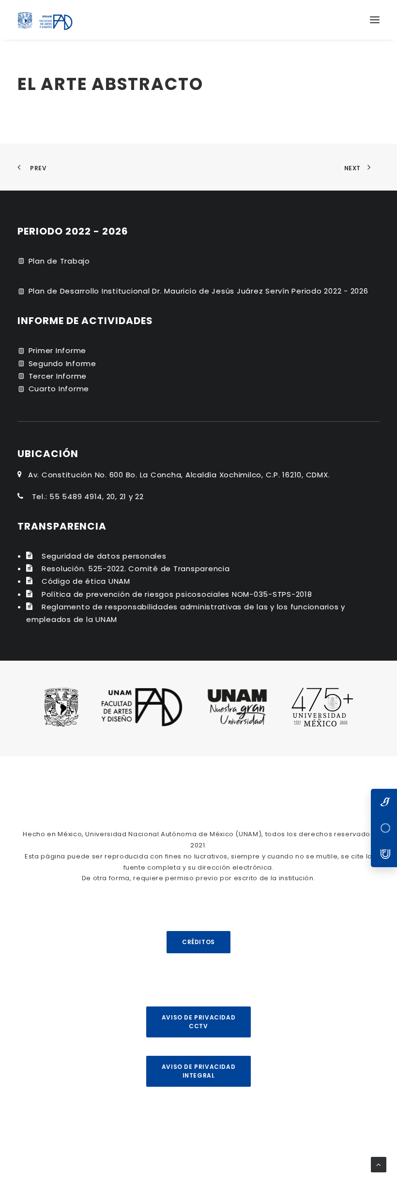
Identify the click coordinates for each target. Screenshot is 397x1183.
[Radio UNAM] (384, 854)
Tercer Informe (58, 376)
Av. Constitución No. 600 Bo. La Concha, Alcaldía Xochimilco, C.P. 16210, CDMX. (179, 475)
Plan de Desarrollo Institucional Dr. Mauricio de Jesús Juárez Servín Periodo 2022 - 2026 (198, 291)
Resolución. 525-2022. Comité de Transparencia (136, 568)
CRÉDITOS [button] (198, 942)
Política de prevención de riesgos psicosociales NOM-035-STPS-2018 (177, 594)
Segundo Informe (62, 363)
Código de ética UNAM (86, 581)
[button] (374, 20)
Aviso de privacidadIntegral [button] (198, 1071)
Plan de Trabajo (59, 261)
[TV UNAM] (384, 828)
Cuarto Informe (59, 389)
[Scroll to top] (378, 1164)
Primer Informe (58, 350)
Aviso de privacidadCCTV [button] (198, 1021)
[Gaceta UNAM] (384, 802)
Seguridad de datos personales (104, 556)
